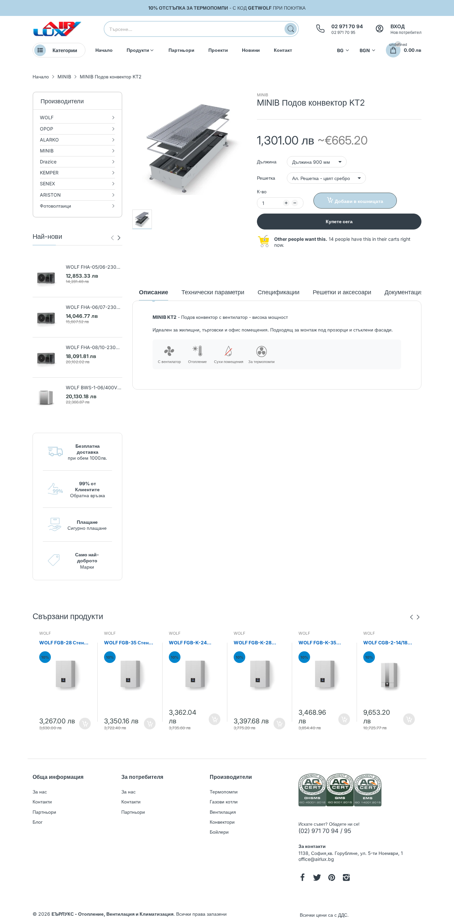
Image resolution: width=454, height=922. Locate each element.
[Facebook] (302, 878)
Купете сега (339, 221)
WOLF (45, 633)
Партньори (44, 812)
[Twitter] (317, 878)
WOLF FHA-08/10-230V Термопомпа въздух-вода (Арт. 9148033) (94, 347)
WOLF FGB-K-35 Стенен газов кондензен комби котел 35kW (318, 643)
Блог (38, 822)
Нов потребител (406, 32)
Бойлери (219, 832)
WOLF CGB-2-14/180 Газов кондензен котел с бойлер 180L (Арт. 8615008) (386, 643)
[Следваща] (112, 238)
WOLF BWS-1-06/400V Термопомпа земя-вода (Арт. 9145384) (92, 388)
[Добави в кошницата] (85, 723)
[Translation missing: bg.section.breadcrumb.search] (290, 29)
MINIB (262, 94)
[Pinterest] (332, 878)
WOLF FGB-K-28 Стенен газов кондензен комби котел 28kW (253, 643)
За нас (40, 791)
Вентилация (223, 812)
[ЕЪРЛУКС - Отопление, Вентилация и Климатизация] (57, 29)
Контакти (42, 801)
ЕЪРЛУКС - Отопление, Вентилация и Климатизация (112, 914)
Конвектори (222, 822)
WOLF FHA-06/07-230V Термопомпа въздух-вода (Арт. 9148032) (94, 307)
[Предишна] (119, 238)
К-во (262, 191)
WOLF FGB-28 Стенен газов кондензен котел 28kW (64, 643)
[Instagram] (346, 878)
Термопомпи (224, 791)
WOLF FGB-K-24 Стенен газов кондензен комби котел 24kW (188, 643)
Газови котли (224, 801)
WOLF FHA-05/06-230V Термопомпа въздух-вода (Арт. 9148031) (94, 267)
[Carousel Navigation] (115, 238)
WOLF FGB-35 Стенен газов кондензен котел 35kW (129, 643)
